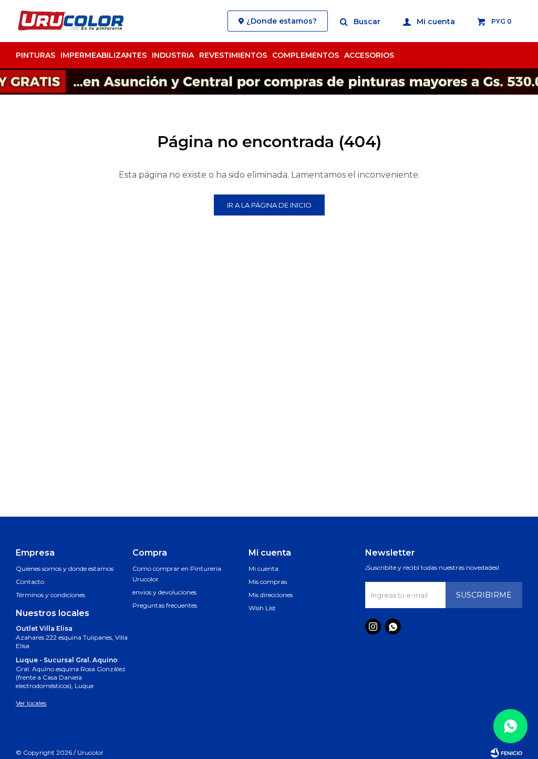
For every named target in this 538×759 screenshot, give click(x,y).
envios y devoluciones (164, 592)
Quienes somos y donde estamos (64, 568)
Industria (173, 55)
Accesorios (369, 55)
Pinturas (35, 55)
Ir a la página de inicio (269, 205)
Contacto (30, 582)
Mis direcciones (271, 595)
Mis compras (268, 582)
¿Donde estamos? (281, 21)
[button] (360, 21)
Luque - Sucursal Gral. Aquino (67, 660)
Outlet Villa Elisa (44, 628)
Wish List (262, 608)
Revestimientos (233, 55)
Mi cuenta (263, 568)
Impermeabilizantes (103, 55)
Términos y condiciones (50, 595)
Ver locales (31, 703)
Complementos (305, 55)
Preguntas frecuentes (164, 605)
